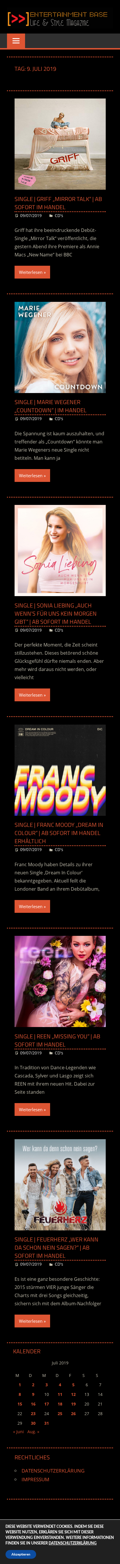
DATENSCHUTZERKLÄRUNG (53, 1470)
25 (60, 1413)
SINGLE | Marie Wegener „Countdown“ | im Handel (51, 406)
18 (60, 1404)
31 (46, 1423)
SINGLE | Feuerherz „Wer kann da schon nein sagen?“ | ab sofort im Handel (56, 1247)
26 (73, 1413)
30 (33, 1423)
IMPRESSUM (35, 1479)
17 (46, 1404)
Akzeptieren (20, 1554)
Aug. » (33, 1431)
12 (73, 1394)
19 (73, 1404)
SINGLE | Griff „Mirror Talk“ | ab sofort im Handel (58, 203)
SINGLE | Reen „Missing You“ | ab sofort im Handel (57, 1040)
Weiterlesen (31, 272)
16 (33, 1404)
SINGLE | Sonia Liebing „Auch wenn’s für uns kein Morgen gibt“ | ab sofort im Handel (56, 613)
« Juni (18, 1431)
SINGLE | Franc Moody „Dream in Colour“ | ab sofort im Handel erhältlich (59, 833)
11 (60, 1394)
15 (19, 1404)
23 (33, 1413)
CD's (59, 215)
